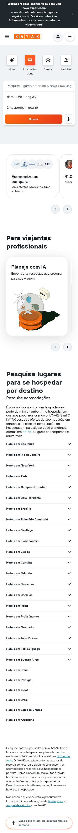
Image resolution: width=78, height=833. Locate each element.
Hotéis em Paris (16, 476)
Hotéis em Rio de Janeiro (23, 455)
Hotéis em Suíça (17, 690)
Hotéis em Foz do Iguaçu (23, 649)
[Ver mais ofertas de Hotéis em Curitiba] (69, 562)
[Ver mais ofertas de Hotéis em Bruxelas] (69, 594)
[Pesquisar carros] (48, 60)
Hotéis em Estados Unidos (24, 710)
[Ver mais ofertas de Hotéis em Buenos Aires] (69, 659)
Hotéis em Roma (17, 606)
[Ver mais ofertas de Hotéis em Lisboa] (69, 551)
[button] (73, 14)
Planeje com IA (28, 267)
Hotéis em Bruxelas (19, 595)
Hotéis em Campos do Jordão (26, 487)
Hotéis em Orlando (19, 573)
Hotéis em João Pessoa (22, 638)
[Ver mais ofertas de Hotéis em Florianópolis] (69, 540)
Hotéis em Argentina (20, 720)
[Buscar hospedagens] (30, 60)
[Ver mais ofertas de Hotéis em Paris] (69, 476)
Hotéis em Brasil (17, 700)
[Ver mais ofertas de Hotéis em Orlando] (69, 573)
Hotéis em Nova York (20, 465)
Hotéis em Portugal (19, 680)
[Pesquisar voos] (11, 60)
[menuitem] (11, 65)
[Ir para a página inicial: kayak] (27, 36)
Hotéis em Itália (17, 670)
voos (60, 801)
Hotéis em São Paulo (20, 444)
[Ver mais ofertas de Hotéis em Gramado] (69, 627)
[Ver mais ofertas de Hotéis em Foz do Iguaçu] (69, 648)
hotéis (27, 432)
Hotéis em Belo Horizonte (23, 498)
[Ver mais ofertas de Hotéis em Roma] (69, 605)
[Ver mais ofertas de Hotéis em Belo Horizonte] (69, 497)
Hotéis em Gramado (19, 627)
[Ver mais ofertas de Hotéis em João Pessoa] (69, 638)
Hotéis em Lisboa (18, 552)
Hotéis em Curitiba (19, 562)
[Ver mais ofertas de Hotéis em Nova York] (69, 465)
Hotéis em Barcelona (20, 584)
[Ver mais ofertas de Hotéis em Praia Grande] (69, 616)
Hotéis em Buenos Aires (22, 659)
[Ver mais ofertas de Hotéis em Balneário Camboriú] (69, 519)
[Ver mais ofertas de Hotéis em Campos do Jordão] (69, 487)
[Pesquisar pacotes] (66, 60)
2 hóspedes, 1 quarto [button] (22, 107)
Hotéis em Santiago (19, 530)
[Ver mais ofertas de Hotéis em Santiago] (69, 530)
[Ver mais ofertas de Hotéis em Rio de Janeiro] (69, 454)
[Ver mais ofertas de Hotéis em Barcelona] (69, 584)
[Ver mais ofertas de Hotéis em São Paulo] (69, 443)
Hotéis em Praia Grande (22, 616)
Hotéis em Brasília (18, 508)
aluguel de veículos (18, 805)
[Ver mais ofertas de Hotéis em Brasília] (69, 508)
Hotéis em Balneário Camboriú (27, 519)
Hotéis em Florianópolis (22, 541)
